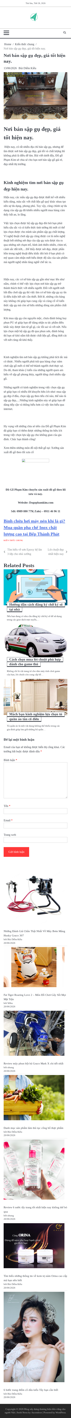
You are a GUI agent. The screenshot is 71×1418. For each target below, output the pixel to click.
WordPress (61, 1412)
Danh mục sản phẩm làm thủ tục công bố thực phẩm (33, 1128)
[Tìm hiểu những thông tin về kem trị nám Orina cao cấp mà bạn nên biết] (34, 1246)
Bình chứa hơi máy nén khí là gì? (34, 521)
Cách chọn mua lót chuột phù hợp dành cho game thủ (35, 662)
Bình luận (10, 760)
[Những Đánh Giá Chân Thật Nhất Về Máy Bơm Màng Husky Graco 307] (34, 896)
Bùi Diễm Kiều (27, 68)
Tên (7, 805)
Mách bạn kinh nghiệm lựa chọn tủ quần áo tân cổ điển (35, 716)
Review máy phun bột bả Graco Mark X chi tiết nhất (33, 1063)
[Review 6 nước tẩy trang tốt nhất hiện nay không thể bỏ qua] (34, 1170)
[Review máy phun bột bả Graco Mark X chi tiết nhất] (34, 1034)
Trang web (10, 834)
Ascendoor (36, 1412)
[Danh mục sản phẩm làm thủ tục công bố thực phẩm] (34, 1098)
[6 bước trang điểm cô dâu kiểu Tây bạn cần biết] (34, 1337)
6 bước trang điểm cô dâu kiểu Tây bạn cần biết (31, 1389)
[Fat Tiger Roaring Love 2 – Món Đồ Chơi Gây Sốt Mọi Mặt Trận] (34, 967)
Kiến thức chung (13, 540)
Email (8, 820)
